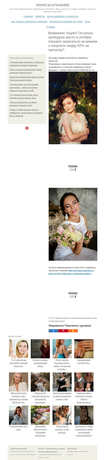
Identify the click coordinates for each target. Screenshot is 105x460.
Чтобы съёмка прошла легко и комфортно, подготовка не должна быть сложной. (26, 113)
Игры (87, 21)
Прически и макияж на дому (66, 21)
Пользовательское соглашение (55, 448)
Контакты (41, 448)
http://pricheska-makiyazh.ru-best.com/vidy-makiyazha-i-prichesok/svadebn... (71, 272)
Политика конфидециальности (48, 451)
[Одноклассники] (73, 330)
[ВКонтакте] (53, 330)
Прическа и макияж (52, 5)
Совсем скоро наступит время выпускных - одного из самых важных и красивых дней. (24, 87)
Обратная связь (72, 448)
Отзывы (50, 26)
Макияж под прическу (63, 318)
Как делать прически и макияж (29, 21)
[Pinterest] (63, 330)
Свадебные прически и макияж (81, 318)
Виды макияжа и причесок (62, 16)
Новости (40, 16)
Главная (28, 16)
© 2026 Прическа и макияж (18, 448)
